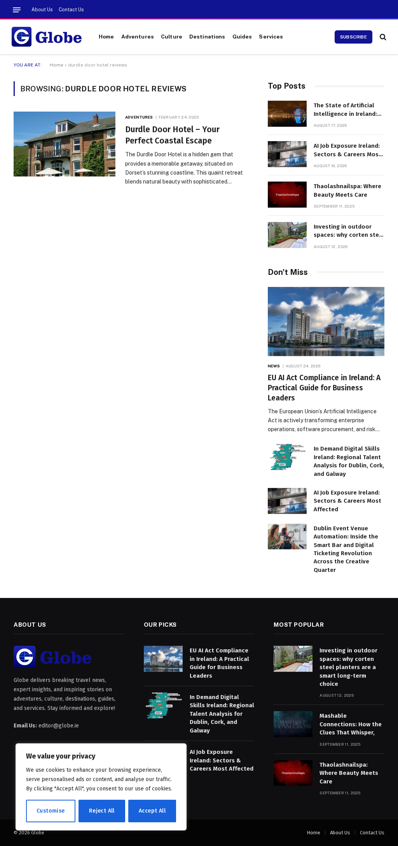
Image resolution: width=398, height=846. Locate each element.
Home (106, 36)
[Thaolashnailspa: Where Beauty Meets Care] (287, 195)
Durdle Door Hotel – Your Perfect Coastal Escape (172, 135)
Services (271, 36)
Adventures (137, 36)
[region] (101, 786)
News (274, 366)
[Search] (382, 36)
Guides (242, 36)
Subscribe (353, 37)
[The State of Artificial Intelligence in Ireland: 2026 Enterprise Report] (287, 114)
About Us (42, 9)
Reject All (102, 811)
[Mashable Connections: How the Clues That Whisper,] (293, 724)
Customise (51, 811)
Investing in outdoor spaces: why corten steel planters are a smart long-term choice (349, 231)
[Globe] (47, 36)
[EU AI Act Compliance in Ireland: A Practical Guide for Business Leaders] (326, 322)
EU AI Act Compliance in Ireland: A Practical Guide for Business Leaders (324, 387)
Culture (171, 36)
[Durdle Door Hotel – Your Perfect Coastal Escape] (64, 144)
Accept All (152, 811)
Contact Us (71, 9)
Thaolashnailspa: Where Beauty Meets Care (347, 190)
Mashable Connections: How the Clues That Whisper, (350, 724)
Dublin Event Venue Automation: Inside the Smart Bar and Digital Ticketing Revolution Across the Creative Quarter (346, 549)
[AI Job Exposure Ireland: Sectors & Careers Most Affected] (287, 154)
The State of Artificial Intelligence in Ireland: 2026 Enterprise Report (346, 110)
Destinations (207, 36)
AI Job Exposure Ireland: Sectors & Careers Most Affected (347, 150)
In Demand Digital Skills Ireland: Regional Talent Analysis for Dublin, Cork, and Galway (349, 461)
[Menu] (17, 9)
